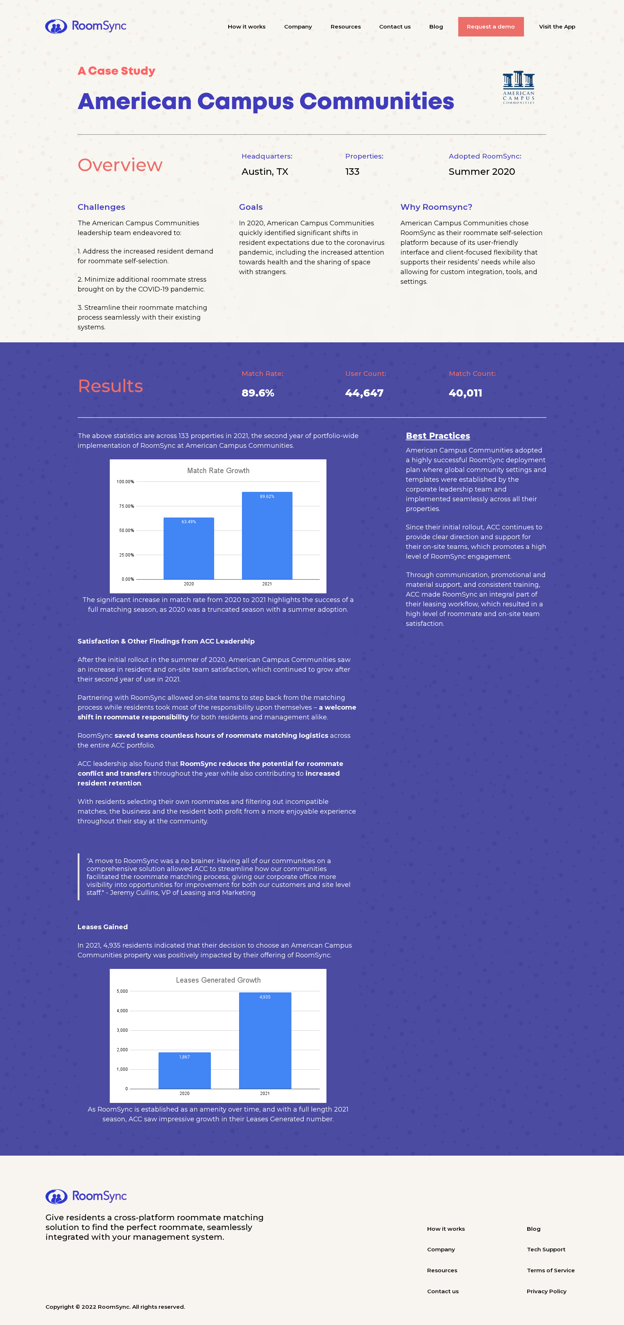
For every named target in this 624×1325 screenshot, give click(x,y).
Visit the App (557, 26)
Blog (436, 26)
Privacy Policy (547, 1291)
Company (298, 26)
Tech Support (546, 1249)
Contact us (395, 26)
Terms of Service (551, 1270)
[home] (85, 26)
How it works (246, 26)
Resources (346, 26)
